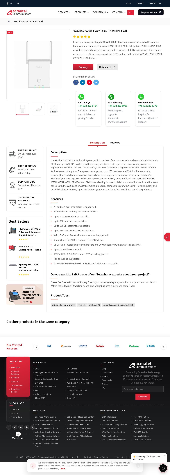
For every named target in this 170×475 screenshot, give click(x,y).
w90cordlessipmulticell (63, 304)
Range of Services (15, 372)
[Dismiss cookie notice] (138, 465)
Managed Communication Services (46, 373)
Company (117, 12)
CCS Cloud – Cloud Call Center (80, 417)
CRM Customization (110, 428)
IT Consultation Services (46, 386)
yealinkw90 (94, 304)
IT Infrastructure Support (78, 379)
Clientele (15, 378)
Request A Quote (149, 12)
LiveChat (39, 383)
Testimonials (17, 385)
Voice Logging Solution (144, 424)
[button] (18, 434)
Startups (15, 409)
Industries (71, 440)
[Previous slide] (36, 346)
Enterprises (16, 417)
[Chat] (163, 468)
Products (80, 12)
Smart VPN (71, 398)
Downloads (107, 380)
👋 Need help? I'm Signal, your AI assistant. (149, 457)
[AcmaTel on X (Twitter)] (14, 427)
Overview (15, 367)
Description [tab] (97, 142)
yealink (81, 304)
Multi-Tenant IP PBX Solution (79, 436)
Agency (14, 413)
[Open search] (18, 3)
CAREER (140, 3)
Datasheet (105, 67)
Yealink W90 (61, 160)
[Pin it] (89, 82)
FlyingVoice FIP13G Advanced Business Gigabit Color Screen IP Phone (29, 231)
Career (105, 384)
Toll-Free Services (43, 394)
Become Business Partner (46, 379)
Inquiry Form (86, 282)
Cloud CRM (40, 398)
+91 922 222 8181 (87, 105)
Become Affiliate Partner (78, 372)
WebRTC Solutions (142, 432)
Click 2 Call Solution (142, 440)
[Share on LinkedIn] (82, 82)
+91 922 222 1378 (147, 105)
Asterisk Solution (141, 436)
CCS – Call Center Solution (46, 440)
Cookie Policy (119, 457)
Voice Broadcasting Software (48, 432)
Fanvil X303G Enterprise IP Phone (30, 248)
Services (63, 12)
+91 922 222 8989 (117, 105)
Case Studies (107, 372)
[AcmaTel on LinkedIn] (20, 427)
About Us (15, 381)
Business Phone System (45, 417)
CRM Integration (109, 417)
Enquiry (83, 67)
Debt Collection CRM (44, 424)
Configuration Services (77, 390)
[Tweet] (96, 82)
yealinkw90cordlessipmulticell (118, 304)
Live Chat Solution (110, 420)
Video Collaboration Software (80, 432)
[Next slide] (163, 346)
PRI (36, 390)
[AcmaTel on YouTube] (26, 427)
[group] (25, 252)
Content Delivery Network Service (46, 444)
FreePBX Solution (141, 417)
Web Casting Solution (143, 428)
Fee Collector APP (74, 394)
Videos (105, 376)
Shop (37, 369)
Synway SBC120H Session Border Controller (29, 267)
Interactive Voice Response (79, 428)
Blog (104, 369)
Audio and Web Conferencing (80, 383)
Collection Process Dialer (78, 424)
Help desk (71, 386)
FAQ (103, 388)
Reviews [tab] (115, 142)
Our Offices (72, 369)
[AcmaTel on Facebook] (8, 427)
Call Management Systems (114, 440)
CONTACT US (155, 3)
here (63, 468)
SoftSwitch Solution (142, 420)
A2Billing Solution (110, 436)
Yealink (150, 178)
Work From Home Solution (46, 428)
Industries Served (15, 390)
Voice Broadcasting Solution (114, 424)
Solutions (99, 12)
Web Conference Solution (113, 432)
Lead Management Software (47, 420)
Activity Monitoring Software (47, 436)
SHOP (128, 3)
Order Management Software (80, 420)
